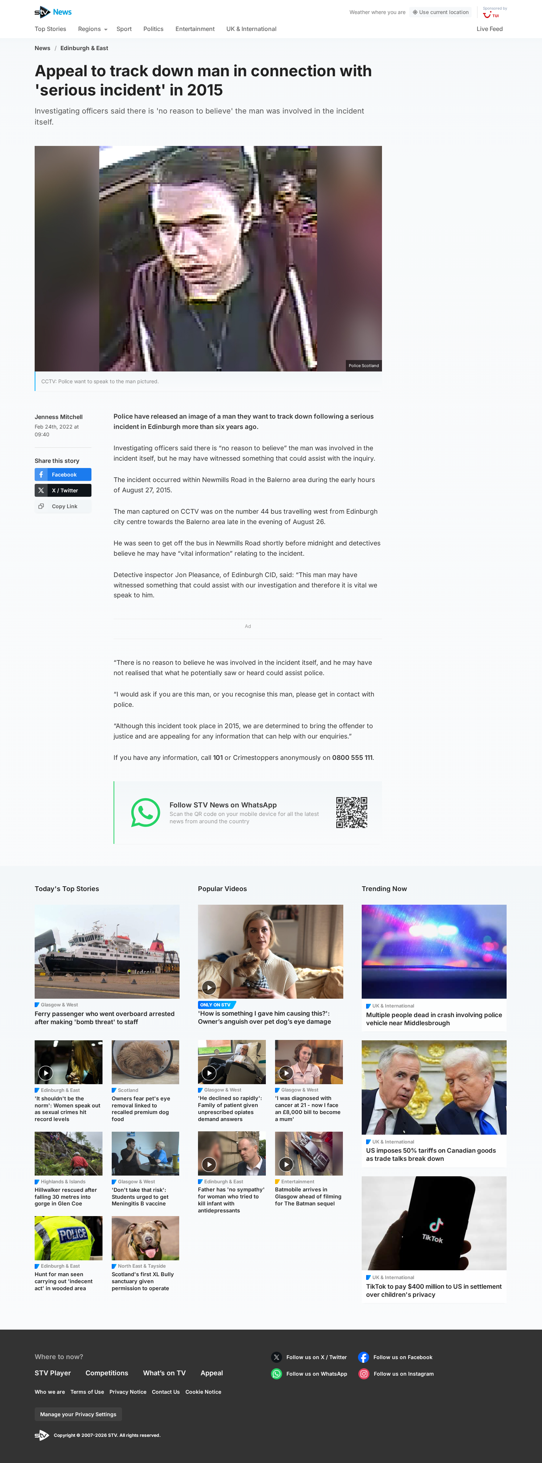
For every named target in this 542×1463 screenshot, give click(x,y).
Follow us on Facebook (403, 1357)
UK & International (251, 28)
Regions (89, 28)
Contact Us (166, 1392)
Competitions (107, 1373)
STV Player (53, 1373)
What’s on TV (164, 1373)
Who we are (50, 1392)
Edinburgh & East (84, 48)
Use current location (444, 12)
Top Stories (50, 28)
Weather (360, 12)
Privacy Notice (128, 1392)
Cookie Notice (203, 1392)
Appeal (212, 1373)
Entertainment (195, 28)
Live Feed (490, 28)
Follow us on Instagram (404, 1374)
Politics (153, 28)
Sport (124, 28)
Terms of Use (87, 1392)
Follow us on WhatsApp (316, 1374)
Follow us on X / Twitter (316, 1357)
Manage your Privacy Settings (78, 1414)
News (43, 48)
